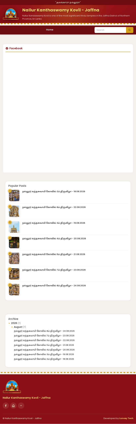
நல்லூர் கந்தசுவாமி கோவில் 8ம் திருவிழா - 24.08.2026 (54, 285)
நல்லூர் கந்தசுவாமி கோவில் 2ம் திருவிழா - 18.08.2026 (53, 191)
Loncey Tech (126, 418)
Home (49, 29)
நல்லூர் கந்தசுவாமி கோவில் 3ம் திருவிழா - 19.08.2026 (53, 223)
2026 (14, 323)
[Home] (13, 405)
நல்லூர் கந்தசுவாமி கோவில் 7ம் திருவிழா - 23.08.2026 (54, 269)
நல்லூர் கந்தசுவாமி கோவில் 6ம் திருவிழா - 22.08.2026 (54, 207)
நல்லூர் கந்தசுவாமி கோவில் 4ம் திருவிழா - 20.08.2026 (54, 238)
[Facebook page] (6, 405)
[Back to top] (21, 405)
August (18, 327)
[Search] (129, 30)
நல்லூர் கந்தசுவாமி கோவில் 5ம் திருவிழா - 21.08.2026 (53, 254)
